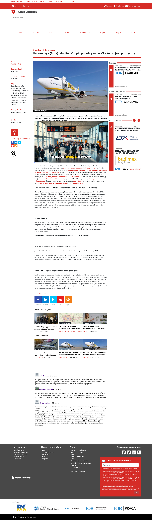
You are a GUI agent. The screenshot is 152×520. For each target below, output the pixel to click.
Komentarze (85, 32)
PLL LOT (73, 465)
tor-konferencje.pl (60, 1)
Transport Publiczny (20, 454)
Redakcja (45, 454)
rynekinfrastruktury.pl (46, 1)
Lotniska (19, 32)
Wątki (102, 32)
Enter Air (73, 459)
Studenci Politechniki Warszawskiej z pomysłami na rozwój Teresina (94, 328)
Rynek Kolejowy (19, 450)
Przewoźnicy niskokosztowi (80, 461)
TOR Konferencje (48, 452)
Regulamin (45, 459)
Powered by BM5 (32, 517)
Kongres (118, 32)
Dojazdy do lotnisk (77, 452)
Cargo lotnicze (75, 467)
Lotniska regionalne (77, 456)
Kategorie (27, 6)
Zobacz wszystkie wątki (77, 471)
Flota (72, 454)
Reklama (45, 456)
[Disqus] (71, 400)
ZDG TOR (45, 450)
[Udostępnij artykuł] (15, 142)
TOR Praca (17, 459)
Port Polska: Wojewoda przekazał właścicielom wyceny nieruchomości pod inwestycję (70, 328)
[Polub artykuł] (12, 142)
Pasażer (36, 32)
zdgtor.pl (71, 1)
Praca (133, 32)
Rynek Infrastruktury (21, 452)
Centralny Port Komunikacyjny (81, 463)
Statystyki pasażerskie (78, 450)
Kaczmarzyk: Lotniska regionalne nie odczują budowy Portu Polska (46, 355)
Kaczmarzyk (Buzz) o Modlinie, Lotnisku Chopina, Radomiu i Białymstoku (94, 354)
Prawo (67, 32)
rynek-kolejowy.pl (31, 1)
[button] (134, 123)
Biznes (52, 32)
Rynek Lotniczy (19, 456)
